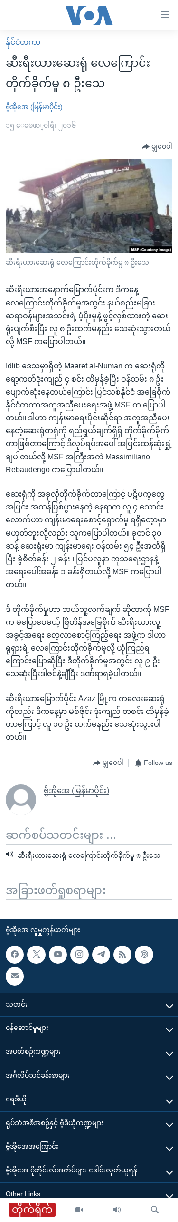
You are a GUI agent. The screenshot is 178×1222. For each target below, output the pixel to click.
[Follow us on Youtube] (58, 955)
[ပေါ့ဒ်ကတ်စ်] (144, 955)
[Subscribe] (15, 976)
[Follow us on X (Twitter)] (36, 955)
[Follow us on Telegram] (101, 955)
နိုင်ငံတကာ (23, 42)
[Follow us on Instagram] (79, 955)
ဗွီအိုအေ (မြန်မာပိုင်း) (34, 107)
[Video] (79, 1210)
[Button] (157, 146)
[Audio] (117, 1210)
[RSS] (122, 955)
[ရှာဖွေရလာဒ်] (155, 1210)
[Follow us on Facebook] (15, 955)
